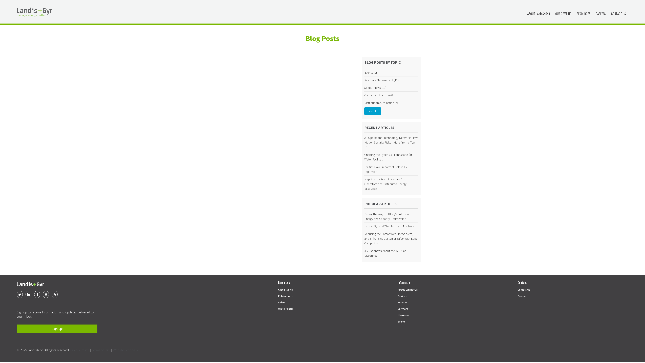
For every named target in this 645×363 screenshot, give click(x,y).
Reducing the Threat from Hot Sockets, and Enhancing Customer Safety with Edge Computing (390, 238)
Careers (601, 13)
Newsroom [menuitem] (404, 315)
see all (373, 111)
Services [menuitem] (402, 302)
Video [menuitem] (281, 302)
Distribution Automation (381, 103)
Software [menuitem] (403, 308)
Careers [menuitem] (522, 296)
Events (371, 72)
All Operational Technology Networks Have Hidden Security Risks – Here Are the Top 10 (391, 142)
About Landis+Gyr (538, 13)
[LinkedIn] (28, 294)
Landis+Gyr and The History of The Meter (389, 226)
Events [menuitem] (401, 321)
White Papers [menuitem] (285, 308)
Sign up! (57, 329)
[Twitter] (20, 294)
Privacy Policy (79, 350)
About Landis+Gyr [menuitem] (408, 289)
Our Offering (563, 13)
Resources (583, 13)
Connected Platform (379, 95)
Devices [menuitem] (402, 296)
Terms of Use (101, 350)
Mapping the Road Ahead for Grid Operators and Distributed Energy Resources (385, 184)
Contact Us (618, 13)
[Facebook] (37, 294)
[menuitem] (538, 14)
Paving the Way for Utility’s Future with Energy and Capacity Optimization (388, 216)
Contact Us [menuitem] (524, 289)
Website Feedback (125, 350)
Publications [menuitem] (285, 296)
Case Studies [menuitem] (285, 289)
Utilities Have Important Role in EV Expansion (385, 169)
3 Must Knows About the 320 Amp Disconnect (385, 253)
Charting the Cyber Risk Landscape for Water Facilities (388, 157)
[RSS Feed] (55, 294)
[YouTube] (46, 294)
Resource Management (381, 80)
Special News (375, 88)
